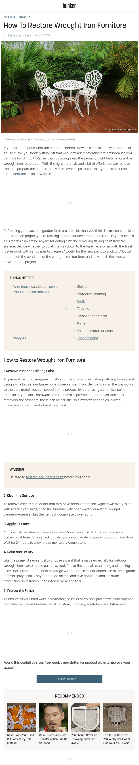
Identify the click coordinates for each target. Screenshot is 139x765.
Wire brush (21, 286)
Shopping (9, 17)
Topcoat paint (87, 338)
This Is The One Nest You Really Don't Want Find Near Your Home (116, 739)
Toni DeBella (15, 35)
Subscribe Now (67, 679)
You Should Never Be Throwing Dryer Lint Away (84, 739)
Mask (81, 301)
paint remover (38, 292)
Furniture (25, 17)
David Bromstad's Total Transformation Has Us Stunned (53, 739)
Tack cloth (84, 308)
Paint (81, 331)
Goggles (19, 337)
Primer (82, 323)
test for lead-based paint (45, 477)
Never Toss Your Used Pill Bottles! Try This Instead (20, 739)
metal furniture (15, 174)
